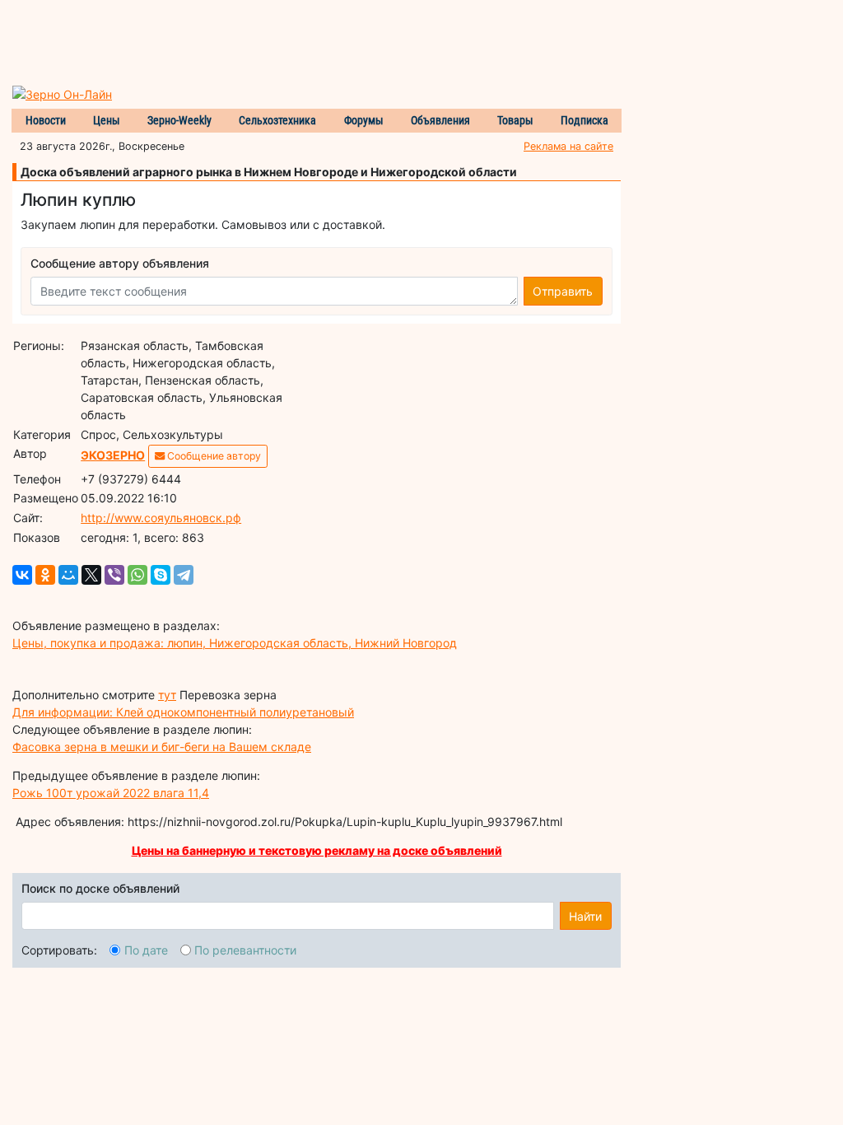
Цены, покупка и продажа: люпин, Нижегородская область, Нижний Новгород (234, 643)
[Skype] (160, 575)
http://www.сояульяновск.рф (161, 518)
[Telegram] (183, 575)
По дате (146, 950)
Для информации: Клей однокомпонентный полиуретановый (183, 712)
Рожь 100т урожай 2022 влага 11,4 (110, 793)
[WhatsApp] (137, 575)
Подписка (584, 120)
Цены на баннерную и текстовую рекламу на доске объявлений (317, 850)
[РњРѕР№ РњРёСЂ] (68, 575)
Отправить (563, 291)
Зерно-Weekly (179, 120)
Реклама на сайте (568, 146)
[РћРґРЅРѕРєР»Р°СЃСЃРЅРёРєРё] (45, 575)
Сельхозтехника (277, 120)
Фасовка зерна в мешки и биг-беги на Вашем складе (161, 747)
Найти (585, 916)
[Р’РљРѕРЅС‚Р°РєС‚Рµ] (22, 575)
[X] (91, 575)
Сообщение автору (213, 456)
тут (167, 695)
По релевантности (245, 950)
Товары (515, 120)
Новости (46, 120)
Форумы (364, 120)
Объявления (440, 120)
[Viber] (114, 575)
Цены (106, 120)
